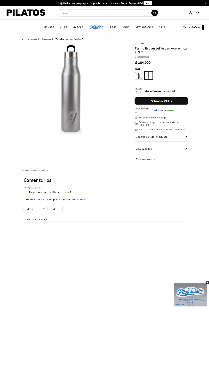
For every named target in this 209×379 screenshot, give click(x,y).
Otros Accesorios (47, 39)
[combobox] (107, 12)
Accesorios (36, 39)
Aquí (147, 3)
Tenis (113, 27)
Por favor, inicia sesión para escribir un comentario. (55, 199)
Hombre (49, 27)
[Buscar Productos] (154, 13)
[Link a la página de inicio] (23, 39)
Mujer (63, 27)
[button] (192, 28)
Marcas (78, 27)
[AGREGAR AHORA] (161, 101)
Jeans (126, 27)
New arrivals (144, 27)
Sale (162, 27)
